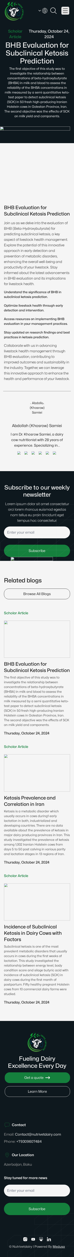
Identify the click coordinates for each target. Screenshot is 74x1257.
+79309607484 (29, 1141)
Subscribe (37, 1209)
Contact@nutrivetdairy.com (38, 1134)
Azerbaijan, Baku (18, 1164)
